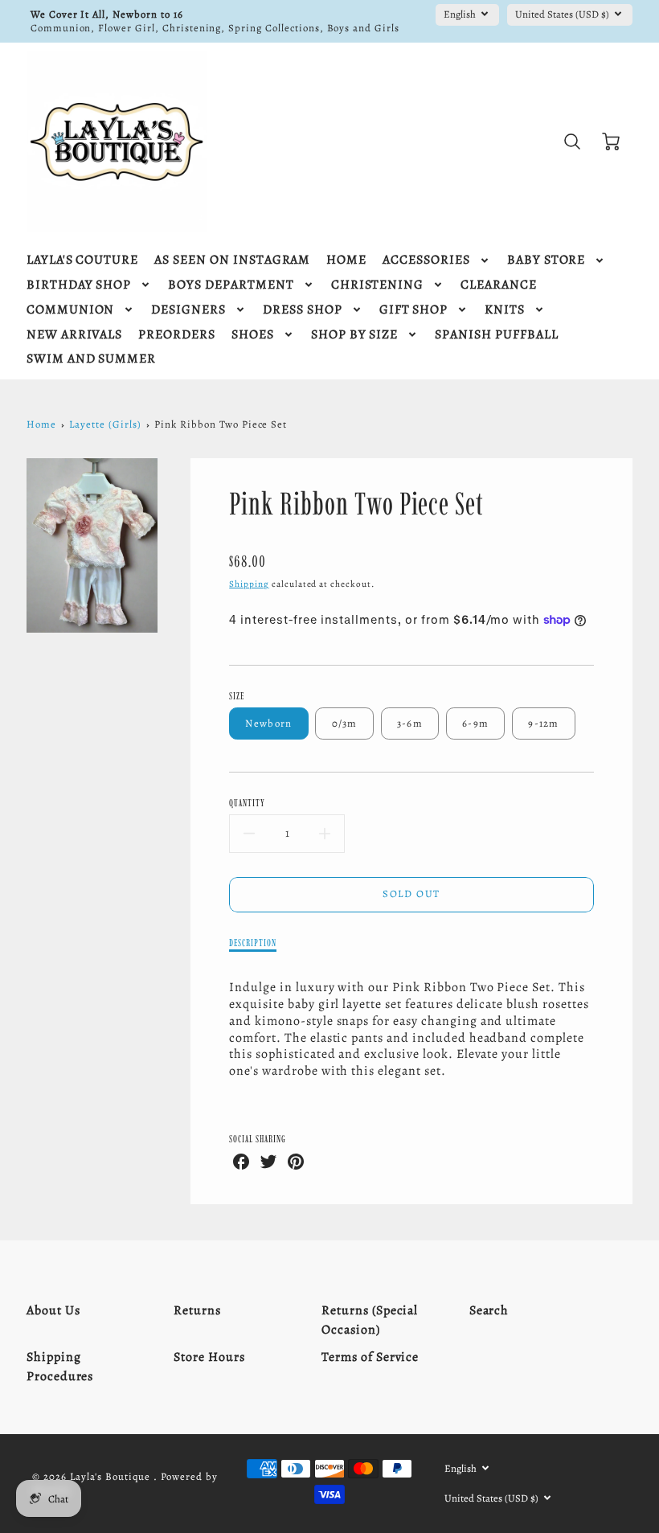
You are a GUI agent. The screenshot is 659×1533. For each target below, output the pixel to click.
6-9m (475, 723)
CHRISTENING (377, 285)
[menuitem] (82, 260)
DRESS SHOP (302, 309)
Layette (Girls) (105, 424)
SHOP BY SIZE (355, 334)
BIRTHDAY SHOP (79, 285)
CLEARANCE (498, 285)
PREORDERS (176, 334)
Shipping (249, 584)
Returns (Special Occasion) (369, 1319)
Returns (197, 1310)
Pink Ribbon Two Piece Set (220, 424)
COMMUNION (71, 309)
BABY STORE (546, 260)
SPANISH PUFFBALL (496, 334)
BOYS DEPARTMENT (230, 285)
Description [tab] (252, 943)
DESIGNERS (188, 309)
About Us (53, 1310)
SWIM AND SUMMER (91, 358)
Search (489, 1310)
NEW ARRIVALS (75, 334)
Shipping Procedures (60, 1366)
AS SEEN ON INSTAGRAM (232, 260)
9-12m (543, 723)
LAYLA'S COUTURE (82, 260)
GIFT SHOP (413, 309)
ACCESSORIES (426, 260)
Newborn (268, 723)
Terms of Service (370, 1357)
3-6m (410, 723)
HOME (346, 260)
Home (41, 424)
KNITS (505, 309)
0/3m (345, 723)
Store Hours (209, 1357)
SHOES (252, 334)
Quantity (247, 803)
